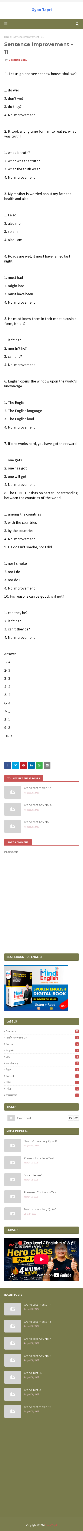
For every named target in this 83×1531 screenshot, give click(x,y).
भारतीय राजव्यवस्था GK (42, 1037)
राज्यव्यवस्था (42, 1095)
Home (7, 36)
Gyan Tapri (41, 9)
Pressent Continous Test (40, 1192)
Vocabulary (42, 1063)
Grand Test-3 (32, 1390)
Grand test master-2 (37, 1407)
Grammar (42, 1031)
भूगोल (42, 1088)
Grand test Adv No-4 (38, 805)
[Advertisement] (41, 1470)
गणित (42, 1082)
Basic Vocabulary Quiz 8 (40, 1141)
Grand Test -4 (33, 1373)
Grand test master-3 (37, 787)
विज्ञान (42, 1069)
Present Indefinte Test (39, 1158)
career (42, 1044)
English (42, 1050)
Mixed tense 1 (33, 1175)
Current (42, 1076)
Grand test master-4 (37, 1304)
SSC (42, 1056)
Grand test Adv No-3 (38, 822)
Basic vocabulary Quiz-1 (40, 1209)
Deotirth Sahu (18, 60)
